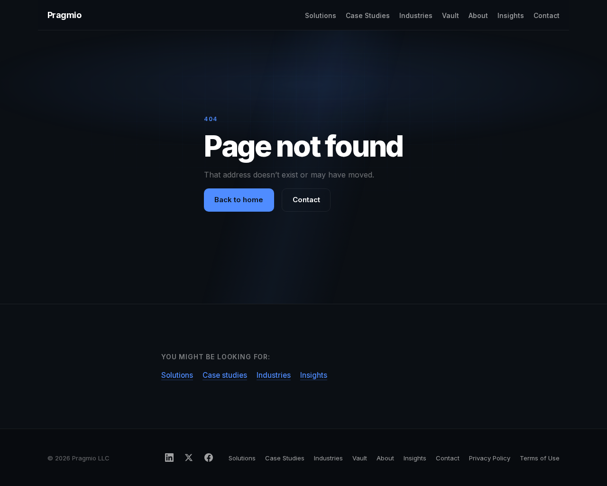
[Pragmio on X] (188, 457)
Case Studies (368, 15)
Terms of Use (540, 458)
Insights (510, 15)
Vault (450, 15)
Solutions (320, 15)
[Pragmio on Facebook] (208, 457)
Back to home (238, 199)
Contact (546, 15)
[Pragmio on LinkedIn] (169, 457)
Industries (415, 15)
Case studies (224, 375)
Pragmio (64, 15)
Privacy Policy (489, 458)
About (478, 15)
